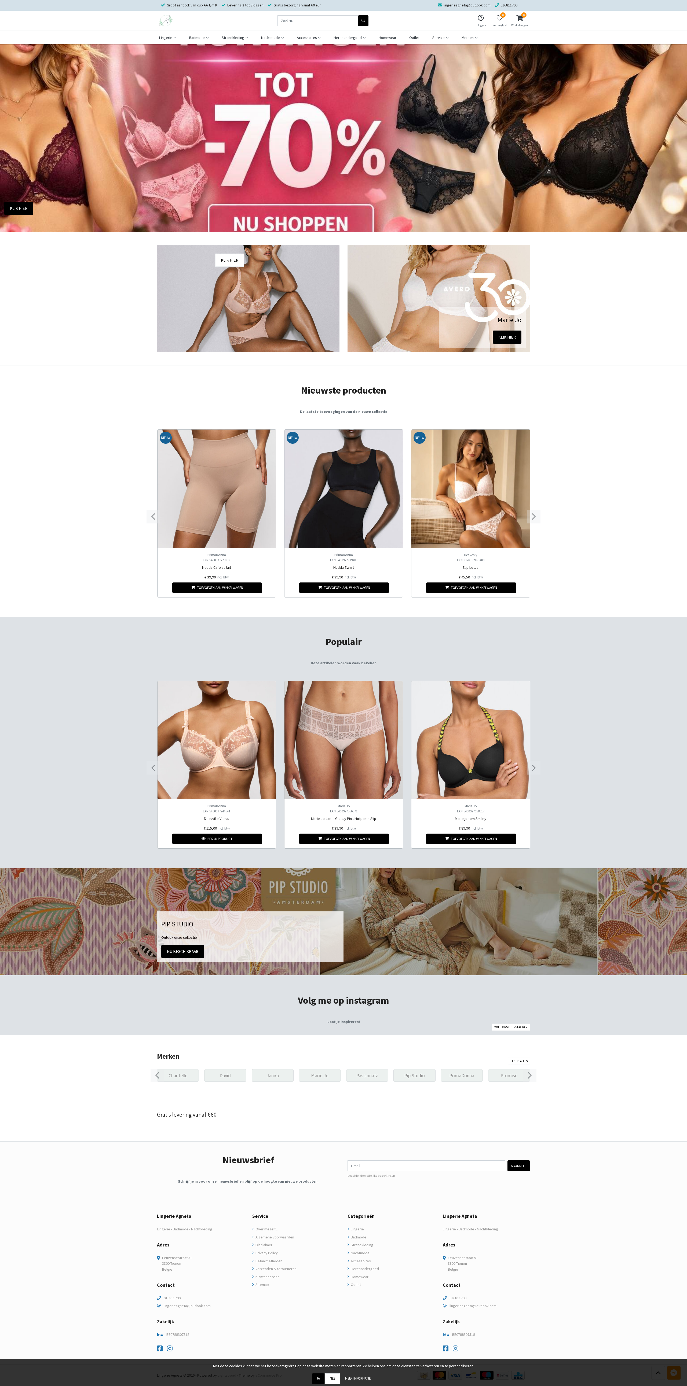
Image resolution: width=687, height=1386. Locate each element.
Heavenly (470, 555)
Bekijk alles (519, 1061)
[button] (519, 21)
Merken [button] (468, 37)
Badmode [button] (197, 37)
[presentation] (153, 516)
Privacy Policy (266, 1253)
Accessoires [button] (307, 37)
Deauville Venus (216, 818)
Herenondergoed (364, 1268)
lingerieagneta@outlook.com (187, 1305)
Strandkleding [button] (233, 37)
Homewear (387, 37)
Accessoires (360, 1261)
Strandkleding (361, 1244)
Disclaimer (263, 1244)
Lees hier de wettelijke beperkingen (371, 1176)
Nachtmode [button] (270, 37)
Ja (318, 1378)
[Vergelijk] (268, 587)
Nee (332, 1378)
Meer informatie (358, 1378)
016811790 (172, 1298)
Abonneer (519, 1166)
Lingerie (357, 1229)
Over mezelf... (266, 1229)
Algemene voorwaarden (274, 1237)
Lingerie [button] (165, 37)
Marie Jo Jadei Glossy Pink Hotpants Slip (343, 818)
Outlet (414, 37)
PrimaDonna (216, 555)
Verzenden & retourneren (276, 1268)
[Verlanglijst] (166, 587)
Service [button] (438, 37)
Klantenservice (267, 1276)
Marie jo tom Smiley (470, 818)
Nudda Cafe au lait (216, 567)
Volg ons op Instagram (511, 1027)
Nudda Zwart (343, 567)
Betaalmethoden (268, 1261)
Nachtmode (360, 1253)
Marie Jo (344, 806)
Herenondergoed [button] (348, 37)
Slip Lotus (470, 567)
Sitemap (262, 1284)
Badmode (358, 1237)
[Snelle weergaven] (268, 438)
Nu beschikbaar (182, 951)
